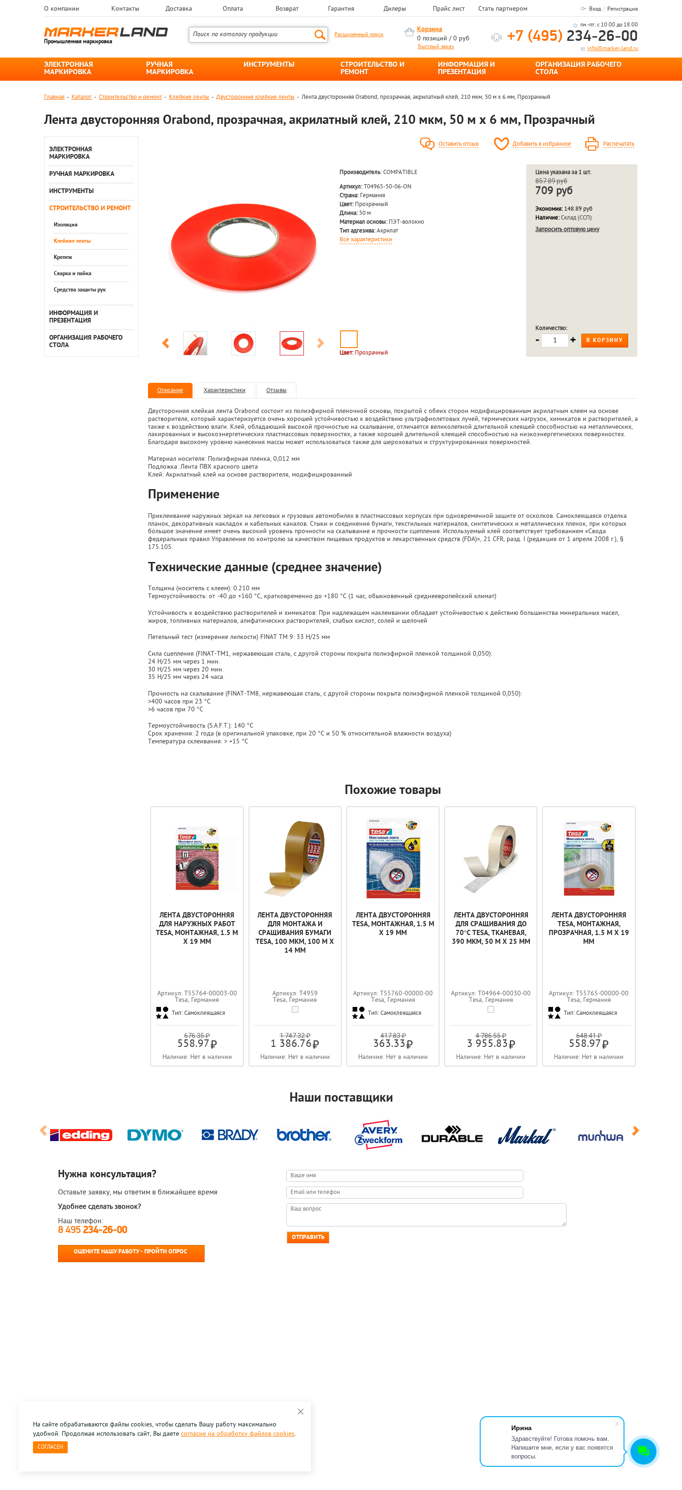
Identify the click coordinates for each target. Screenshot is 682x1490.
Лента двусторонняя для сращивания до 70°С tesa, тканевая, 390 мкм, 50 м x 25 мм (491, 929)
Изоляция (65, 225)
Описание (170, 390)
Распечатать (618, 144)
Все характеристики (366, 240)
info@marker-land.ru (612, 48)
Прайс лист (449, 9)
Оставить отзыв (458, 144)
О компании (61, 9)
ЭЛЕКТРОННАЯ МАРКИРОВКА (68, 68)
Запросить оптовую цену (567, 229)
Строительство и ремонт (130, 97)
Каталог (81, 97)
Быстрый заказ (436, 47)
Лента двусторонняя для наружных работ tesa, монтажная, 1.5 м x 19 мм (197, 929)
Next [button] (320, 344)
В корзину (604, 340)
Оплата (233, 9)
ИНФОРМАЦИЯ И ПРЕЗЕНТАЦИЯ (466, 68)
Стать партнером (503, 9)
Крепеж (63, 257)
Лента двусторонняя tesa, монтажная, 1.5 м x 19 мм (393, 924)
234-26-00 (572, 37)
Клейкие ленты (189, 97)
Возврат (287, 9)
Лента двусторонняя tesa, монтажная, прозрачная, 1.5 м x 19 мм (589, 929)
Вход (595, 9)
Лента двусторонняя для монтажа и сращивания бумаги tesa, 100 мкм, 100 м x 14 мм (295, 933)
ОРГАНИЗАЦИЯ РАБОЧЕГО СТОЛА (578, 68)
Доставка (179, 9)
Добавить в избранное (542, 144)
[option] (243, 245)
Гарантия (341, 9)
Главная (54, 97)
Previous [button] (165, 344)
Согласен (50, 1447)
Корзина (429, 29)
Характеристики (224, 390)
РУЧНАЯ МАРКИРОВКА (169, 68)
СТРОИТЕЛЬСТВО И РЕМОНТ (373, 68)
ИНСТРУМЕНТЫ (269, 65)
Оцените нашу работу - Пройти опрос (130, 1252)
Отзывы (276, 390)
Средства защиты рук (80, 290)
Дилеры (395, 9)
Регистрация (622, 9)
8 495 (92, 1230)
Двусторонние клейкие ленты (255, 97)
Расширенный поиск (359, 35)
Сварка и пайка (72, 273)
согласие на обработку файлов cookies (238, 1434)
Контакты (125, 9)
